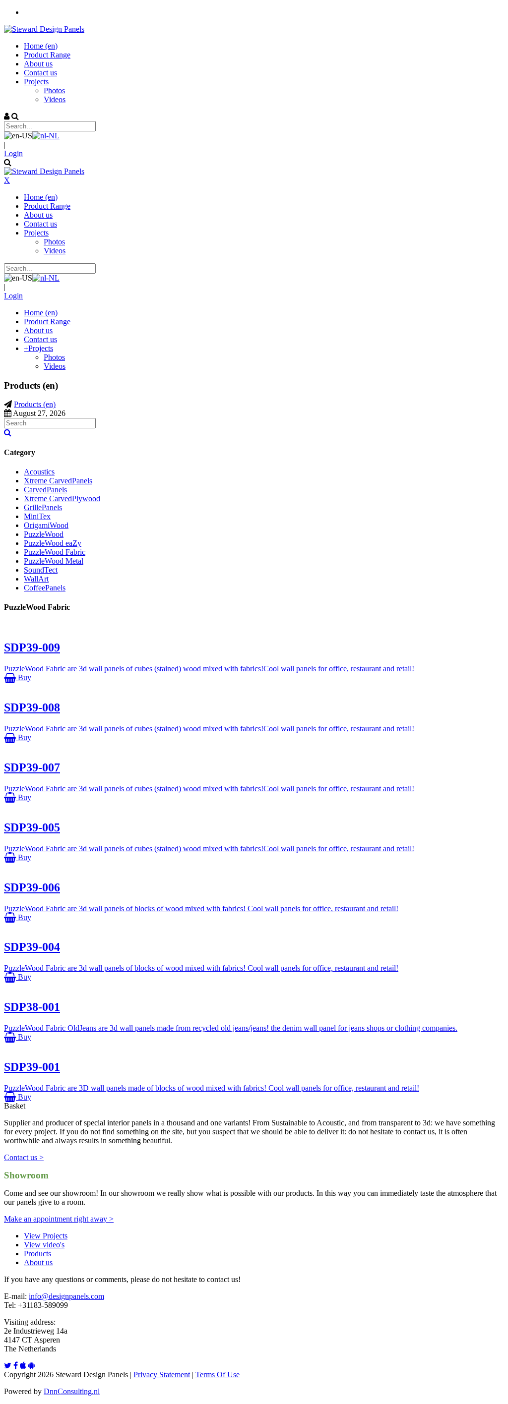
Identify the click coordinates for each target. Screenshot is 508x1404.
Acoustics (39, 472)
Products (37, 1253)
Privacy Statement (161, 1374)
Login (13, 153)
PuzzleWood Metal (53, 561)
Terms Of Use (217, 1374)
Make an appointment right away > (59, 1219)
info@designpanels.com (66, 1296)
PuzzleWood (44, 534)
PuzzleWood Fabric (54, 552)
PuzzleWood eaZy (52, 543)
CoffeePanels (44, 588)
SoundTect (41, 570)
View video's (44, 1244)
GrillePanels (43, 507)
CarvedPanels (45, 489)
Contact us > (24, 1157)
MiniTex (37, 516)
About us (38, 1262)
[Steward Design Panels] (44, 29)
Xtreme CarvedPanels (58, 480)
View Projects (45, 1235)
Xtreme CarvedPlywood (62, 498)
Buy (23, 677)
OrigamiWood (46, 525)
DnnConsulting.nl (72, 1391)
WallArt (36, 579)
